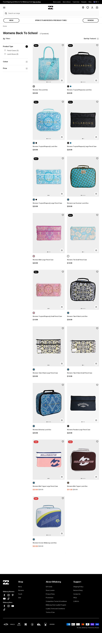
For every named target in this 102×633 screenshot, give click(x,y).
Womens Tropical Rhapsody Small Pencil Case (47, 316)
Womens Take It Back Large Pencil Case (45, 373)
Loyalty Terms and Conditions (55, 609)
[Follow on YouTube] (4, 598)
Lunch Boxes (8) (12, 54)
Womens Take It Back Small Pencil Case (79, 373)
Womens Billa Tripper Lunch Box (77, 486)
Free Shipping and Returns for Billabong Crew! (22, 2)
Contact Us (76, 594)
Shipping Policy (78, 587)
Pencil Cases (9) (13, 50)
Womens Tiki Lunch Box (40, 90)
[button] (4, 7)
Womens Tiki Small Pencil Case (77, 260)
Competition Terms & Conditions (56, 601)
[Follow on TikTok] (8, 598)
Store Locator (50, 590)
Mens (20, 587)
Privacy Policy (50, 594)
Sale (19, 598)
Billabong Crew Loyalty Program (56, 605)
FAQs (75, 598)
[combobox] (53, 13)
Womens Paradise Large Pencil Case (78, 430)
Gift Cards (49, 587)
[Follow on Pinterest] (12, 595)
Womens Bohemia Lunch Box (42, 430)
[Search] (5, 13)
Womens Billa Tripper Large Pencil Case (45, 486)
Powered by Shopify (93, 628)
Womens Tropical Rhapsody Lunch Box (79, 90)
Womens (21, 590)
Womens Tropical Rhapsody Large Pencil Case (82, 146)
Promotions (49, 598)
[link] (15, 50)
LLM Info (76, 601)
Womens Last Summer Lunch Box (77, 203)
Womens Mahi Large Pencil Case (43, 260)
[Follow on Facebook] (4, 595)
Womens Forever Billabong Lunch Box (45, 543)
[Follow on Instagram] (8, 595)
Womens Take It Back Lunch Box (77, 316)
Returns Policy (78, 590)
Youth (20, 594)
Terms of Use (50, 612)
